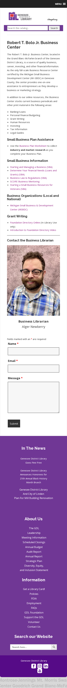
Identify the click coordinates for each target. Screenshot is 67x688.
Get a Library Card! (34, 589)
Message (15, 378)
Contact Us (34, 626)
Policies (34, 594)
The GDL (34, 528)
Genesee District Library (34, 660)
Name (13, 343)
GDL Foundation (33, 612)
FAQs (34, 608)
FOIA (34, 598)
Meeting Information (34, 537)
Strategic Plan (34, 561)
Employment (34, 603)
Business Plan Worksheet (33, 145)
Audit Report (33, 551)
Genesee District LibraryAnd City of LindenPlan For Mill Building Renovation (33, 494)
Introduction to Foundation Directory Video (33, 230)
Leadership (34, 533)
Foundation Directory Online (25, 222)
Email (13, 360)
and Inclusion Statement (34, 570)
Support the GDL (34, 617)
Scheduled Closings (34, 542)
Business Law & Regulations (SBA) (28, 177)
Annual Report (33, 556)
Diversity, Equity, (34, 565)
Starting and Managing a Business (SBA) (31, 166)
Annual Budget (34, 547)
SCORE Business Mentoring (25, 181)
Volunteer (34, 622)
